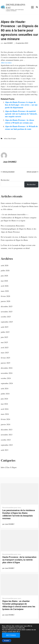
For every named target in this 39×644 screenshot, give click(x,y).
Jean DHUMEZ (8, 43)
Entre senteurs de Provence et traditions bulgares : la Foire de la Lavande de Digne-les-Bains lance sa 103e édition (19, 206)
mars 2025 (5, 352)
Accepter (6, 640)
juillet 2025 (5, 332)
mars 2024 (5, 414)
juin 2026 (4, 275)
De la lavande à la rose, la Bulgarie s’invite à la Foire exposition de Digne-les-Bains (19, 238)
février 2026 (5, 296)
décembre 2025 (6, 306)
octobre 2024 (6, 378)
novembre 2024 (6, 373)
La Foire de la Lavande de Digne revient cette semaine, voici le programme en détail (18, 246)
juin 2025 (4, 337)
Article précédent (8, 172)
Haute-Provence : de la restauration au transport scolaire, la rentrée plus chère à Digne (19, 560)
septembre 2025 (7, 322)
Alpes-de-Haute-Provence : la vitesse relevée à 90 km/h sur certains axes (19, 121)
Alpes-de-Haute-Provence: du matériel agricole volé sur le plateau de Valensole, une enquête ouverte (21, 114)
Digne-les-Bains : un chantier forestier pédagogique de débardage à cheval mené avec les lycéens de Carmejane (18, 605)
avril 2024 (4, 409)
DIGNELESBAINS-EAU (16, 6)
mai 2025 (4, 342)
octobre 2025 (6, 316)
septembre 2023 (7, 445)
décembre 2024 (6, 368)
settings (11, 635)
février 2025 (5, 357)
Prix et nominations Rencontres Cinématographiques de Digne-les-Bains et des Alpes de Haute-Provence (18, 228)
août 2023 (4, 450)
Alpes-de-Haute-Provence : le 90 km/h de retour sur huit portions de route (21, 127)
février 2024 (5, 419)
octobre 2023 (6, 439)
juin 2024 (4, 398)
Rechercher (5, 180)
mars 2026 (5, 291)
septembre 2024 (7, 383)
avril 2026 (4, 286)
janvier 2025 (5, 363)
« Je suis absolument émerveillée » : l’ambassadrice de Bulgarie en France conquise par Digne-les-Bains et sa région (18, 217)
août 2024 (4, 388)
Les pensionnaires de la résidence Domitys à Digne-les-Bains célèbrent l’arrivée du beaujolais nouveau (18, 514)
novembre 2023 (6, 434)
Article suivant (31, 172)
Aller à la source (6, 63)
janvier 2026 (5, 301)
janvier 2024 (5, 424)
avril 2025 (4, 347)
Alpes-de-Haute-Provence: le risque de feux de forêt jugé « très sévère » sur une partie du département (21, 105)
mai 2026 (4, 281)
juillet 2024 (5, 393)
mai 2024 (4, 404)
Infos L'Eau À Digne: (10, 138)
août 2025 (4, 327)
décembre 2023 (6, 429)
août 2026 (4, 265)
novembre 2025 (6, 311)
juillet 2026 (5, 270)
